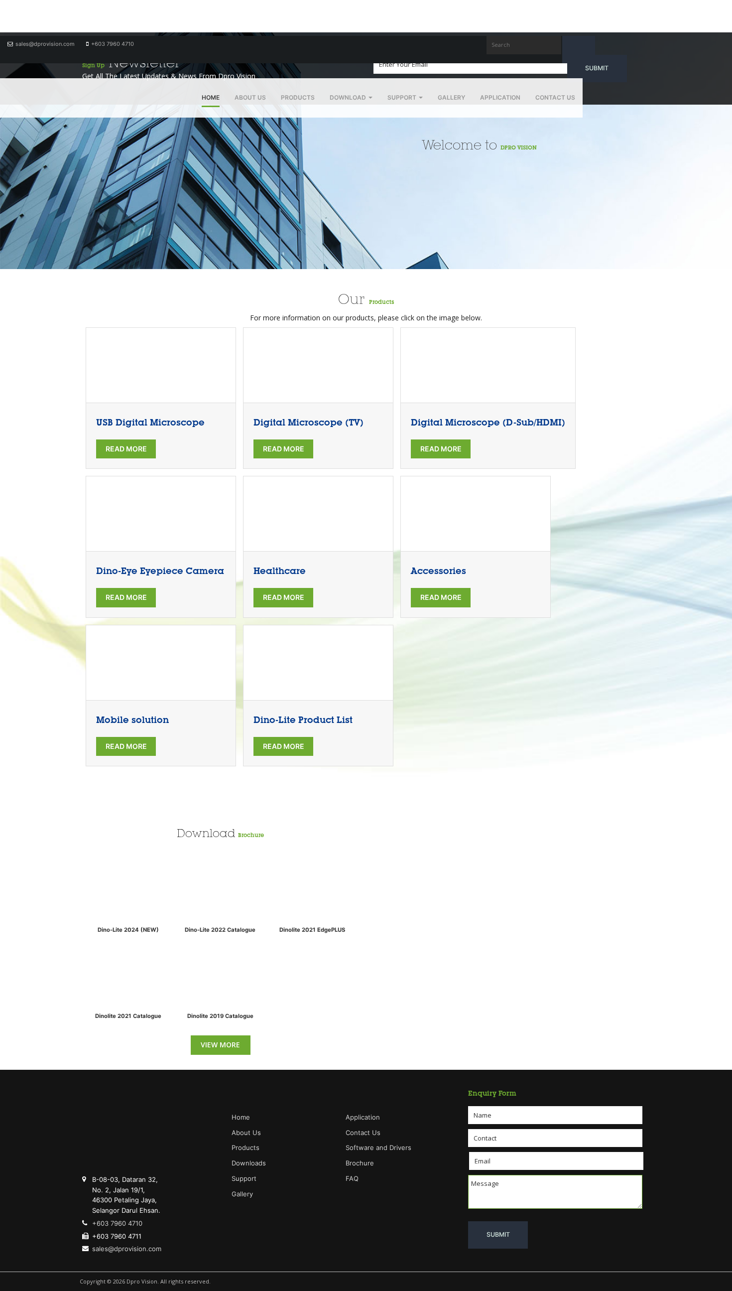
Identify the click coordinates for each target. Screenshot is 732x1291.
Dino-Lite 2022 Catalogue (220, 929)
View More (220, 1044)
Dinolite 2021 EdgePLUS (312, 929)
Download (348, 97)
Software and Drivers (378, 1147)
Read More (126, 448)
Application (500, 97)
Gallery (451, 97)
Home (211, 97)
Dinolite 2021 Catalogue (128, 1015)
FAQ (352, 1178)
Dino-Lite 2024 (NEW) (128, 929)
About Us (250, 97)
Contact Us (555, 97)
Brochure (251, 835)
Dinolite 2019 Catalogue (220, 1015)
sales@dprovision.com (45, 43)
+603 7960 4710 (112, 43)
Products (298, 97)
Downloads (249, 1163)
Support (402, 97)
